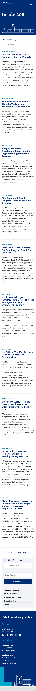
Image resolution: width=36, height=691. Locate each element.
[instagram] (13, 560)
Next (25, 552)
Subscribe (18, 581)
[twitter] (9, 560)
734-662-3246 (7, 632)
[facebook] (5, 560)
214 (19, 552)
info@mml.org (7, 629)
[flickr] (21, 560)
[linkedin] (17, 560)
